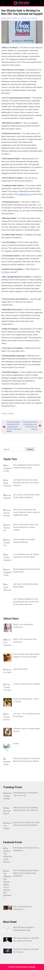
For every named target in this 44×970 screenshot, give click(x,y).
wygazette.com (25, 194)
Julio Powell (32, 18)
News (12, 413)
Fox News (5, 272)
